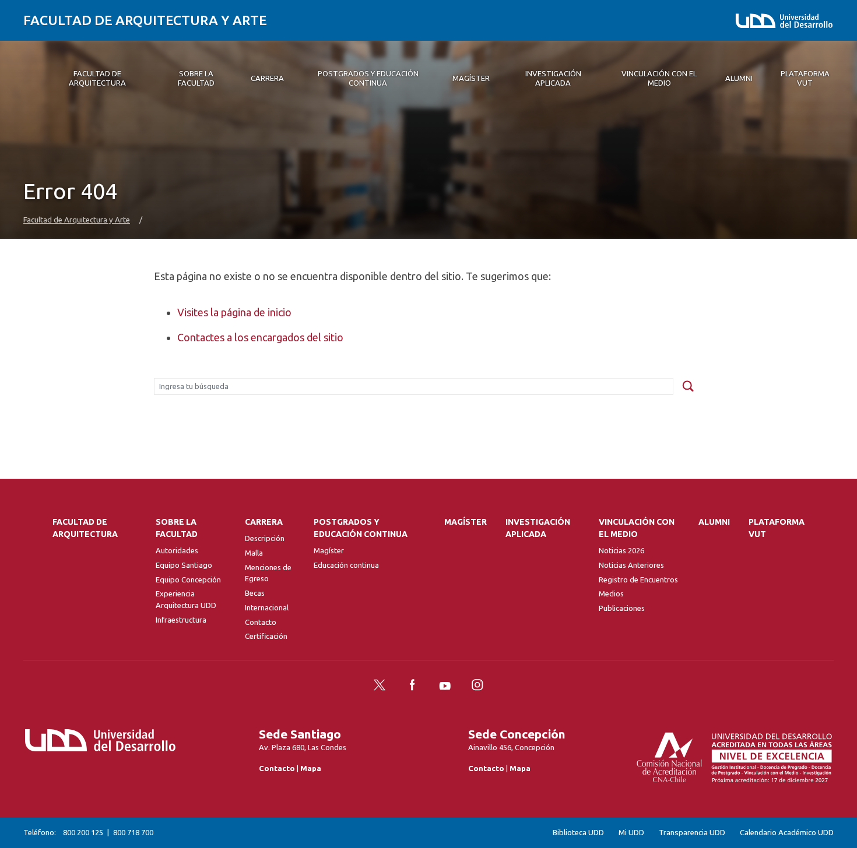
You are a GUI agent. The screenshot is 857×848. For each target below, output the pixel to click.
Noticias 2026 (621, 550)
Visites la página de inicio (234, 312)
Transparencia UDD (692, 832)
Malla (254, 553)
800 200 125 (83, 832)
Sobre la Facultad (177, 528)
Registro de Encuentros (638, 579)
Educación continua (346, 565)
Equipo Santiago (184, 565)
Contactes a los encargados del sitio (260, 337)
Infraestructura (181, 620)
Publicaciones (622, 608)
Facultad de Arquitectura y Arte (145, 20)
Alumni (714, 522)
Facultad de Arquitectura (85, 528)
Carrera (264, 522)
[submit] (688, 386)
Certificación (266, 636)
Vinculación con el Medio (637, 528)
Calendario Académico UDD (787, 832)
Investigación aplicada (537, 528)
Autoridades (177, 550)
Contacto (260, 622)
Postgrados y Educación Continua (361, 528)
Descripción (265, 538)
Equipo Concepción (188, 579)
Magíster (329, 550)
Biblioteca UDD (578, 832)
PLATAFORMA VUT (777, 528)
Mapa (310, 768)
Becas (255, 593)
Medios (611, 593)
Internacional (267, 607)
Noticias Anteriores (631, 565)
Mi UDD (631, 832)
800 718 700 (133, 832)
